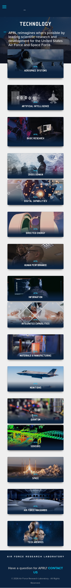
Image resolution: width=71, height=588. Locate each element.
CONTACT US (48, 570)
